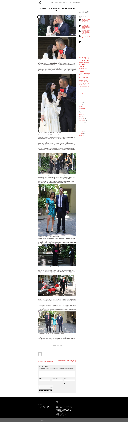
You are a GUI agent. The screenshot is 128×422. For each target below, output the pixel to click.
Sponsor (78, 2)
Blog (71, 2)
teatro (80, 104)
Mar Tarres (87, 76)
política (80, 98)
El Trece (84, 62)
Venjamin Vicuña (85, 86)
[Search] (49, 2)
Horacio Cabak (85, 68)
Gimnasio (56, 2)
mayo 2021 (81, 131)
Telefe (81, 86)
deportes (81, 95)
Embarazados (87, 62)
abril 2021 (81, 133)
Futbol (80, 64)
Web (65, 378)
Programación (62, 2)
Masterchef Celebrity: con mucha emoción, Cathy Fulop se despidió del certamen (86, 32)
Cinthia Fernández (85, 57)
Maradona (88, 74)
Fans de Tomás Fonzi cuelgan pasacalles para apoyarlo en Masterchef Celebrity (86, 27)
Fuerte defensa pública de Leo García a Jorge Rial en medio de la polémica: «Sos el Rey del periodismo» (86, 21)
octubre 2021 (81, 122)
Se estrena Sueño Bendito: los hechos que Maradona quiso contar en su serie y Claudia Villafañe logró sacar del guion (67, 360)
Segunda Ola (86, 81)
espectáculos (57, 6)
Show (80, 84)
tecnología (81, 106)
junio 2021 (81, 129)
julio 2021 (81, 127)
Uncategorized (82, 108)
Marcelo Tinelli (82, 76)
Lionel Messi (82, 73)
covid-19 (85, 60)
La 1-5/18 (83, 70)
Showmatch (83, 84)
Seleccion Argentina (84, 83)
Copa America (84, 58)
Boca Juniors (86, 56)
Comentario (41, 369)
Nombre (40, 378)
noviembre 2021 (82, 120)
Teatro (52, 2)
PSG (84, 80)
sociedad (81, 102)
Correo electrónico (55, 378)
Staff (74, 2)
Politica (83, 80)
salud (80, 100)
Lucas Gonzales (85, 74)
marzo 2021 (81, 135)
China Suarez (81, 57)
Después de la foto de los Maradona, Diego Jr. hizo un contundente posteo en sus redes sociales (86, 37)
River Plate (87, 80)
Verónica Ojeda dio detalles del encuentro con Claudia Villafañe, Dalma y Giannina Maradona (86, 43)
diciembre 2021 (82, 118)
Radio (67, 2)
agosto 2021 (81, 125)
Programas (40, 419)
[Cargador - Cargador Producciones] (43, 2)
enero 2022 (81, 116)
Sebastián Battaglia (81, 81)
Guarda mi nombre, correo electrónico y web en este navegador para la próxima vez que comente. (56, 383)
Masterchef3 (86, 77)
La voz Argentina (86, 71)
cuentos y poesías (82, 93)
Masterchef (81, 77)
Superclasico (86, 84)
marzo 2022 (81, 114)
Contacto (44, 419)
